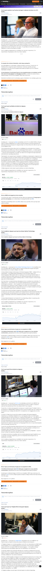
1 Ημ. (3, 180)
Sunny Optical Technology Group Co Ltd (24, 267)
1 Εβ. (5, 180)
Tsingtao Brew (18, 540)
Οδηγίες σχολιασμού (4, 502)
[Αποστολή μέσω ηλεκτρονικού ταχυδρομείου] (10, 85)
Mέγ (17, 180)
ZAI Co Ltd (17, 403)
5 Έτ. (15, 180)
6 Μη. (10, 180)
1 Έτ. (13, 180)
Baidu (16, 142)
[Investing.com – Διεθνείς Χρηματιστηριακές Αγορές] (6, 1)
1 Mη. (8, 180)
